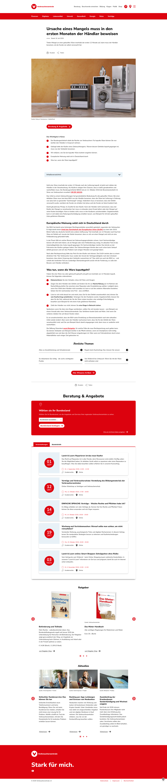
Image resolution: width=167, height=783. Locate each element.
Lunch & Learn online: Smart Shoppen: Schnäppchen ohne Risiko (90, 554)
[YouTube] (32, 771)
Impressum (116, 781)
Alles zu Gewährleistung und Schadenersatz (54, 350)
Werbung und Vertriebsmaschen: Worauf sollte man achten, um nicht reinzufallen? (92, 527)
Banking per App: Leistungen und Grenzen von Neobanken (82, 698)
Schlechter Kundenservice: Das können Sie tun (52, 698)
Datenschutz (104, 781)
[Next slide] (134, 619)
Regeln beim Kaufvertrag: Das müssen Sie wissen (102, 350)
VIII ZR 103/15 (76, 192)
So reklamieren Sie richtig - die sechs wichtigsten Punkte (56, 360)
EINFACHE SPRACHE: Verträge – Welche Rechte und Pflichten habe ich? (93, 503)
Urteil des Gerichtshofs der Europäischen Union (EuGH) (82, 229)
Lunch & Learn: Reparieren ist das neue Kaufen (82, 455)
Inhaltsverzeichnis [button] (54, 174)
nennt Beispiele (69, 328)
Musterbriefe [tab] (56, 444)
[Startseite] (42, 6)
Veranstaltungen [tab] (41, 444)
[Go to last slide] (33, 619)
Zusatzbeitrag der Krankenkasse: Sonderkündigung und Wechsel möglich (113, 700)
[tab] (80, 655)
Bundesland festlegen (50, 426)
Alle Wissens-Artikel (82, 373)
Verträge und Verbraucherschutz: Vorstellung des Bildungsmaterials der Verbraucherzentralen (93, 481)
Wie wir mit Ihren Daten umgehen (114, 432)
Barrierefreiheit (129, 781)
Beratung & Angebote (57, 126)
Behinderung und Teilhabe (50, 626)
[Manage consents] (163, 779)
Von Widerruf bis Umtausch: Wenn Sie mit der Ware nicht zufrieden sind (103, 360)
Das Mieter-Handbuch (94, 626)
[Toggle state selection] (130, 6)
